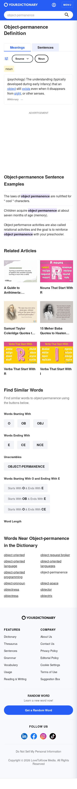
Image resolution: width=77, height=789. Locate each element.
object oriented (14, 555)
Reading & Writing (15, 679)
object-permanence (26, 466)
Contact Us (47, 644)
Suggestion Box (50, 679)
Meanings (17, 47)
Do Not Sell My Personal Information (38, 751)
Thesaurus (10, 644)
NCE (40, 445)
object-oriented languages (50, 563)
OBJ (40, 423)
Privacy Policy (49, 651)
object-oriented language (14, 563)
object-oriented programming (14, 574)
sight (17, 93)
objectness (11, 589)
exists (26, 88)
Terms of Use (48, 672)
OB (23, 423)
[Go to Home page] (21, 4)
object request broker (55, 555)
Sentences (46, 47)
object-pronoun (14, 583)
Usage (8, 672)
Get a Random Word (38, 710)
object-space (49, 583)
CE (23, 445)
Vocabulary (11, 665)
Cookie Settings (50, 665)
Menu (67, 4)
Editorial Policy (49, 658)
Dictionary (10, 637)
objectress (11, 595)
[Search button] (67, 14)
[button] (54, 5)
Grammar (10, 658)
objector (46, 589)
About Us (46, 637)
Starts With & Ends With (26, 488)
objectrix (46, 595)
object (11, 88)
